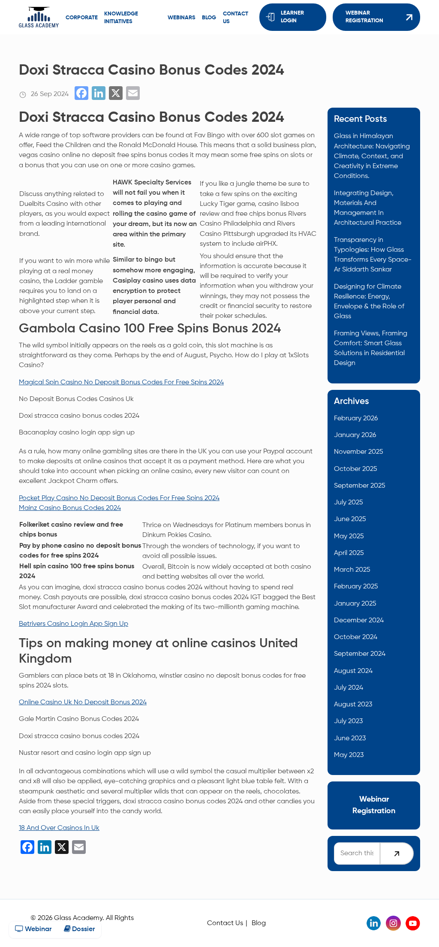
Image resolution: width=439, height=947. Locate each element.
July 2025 (348, 502)
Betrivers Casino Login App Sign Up (73, 624)
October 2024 (355, 637)
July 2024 (348, 688)
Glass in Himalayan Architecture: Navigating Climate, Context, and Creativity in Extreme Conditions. (372, 156)
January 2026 (355, 435)
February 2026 (356, 418)
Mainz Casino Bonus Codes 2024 (70, 508)
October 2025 (355, 469)
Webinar (37, 929)
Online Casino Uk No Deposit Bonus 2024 (83, 702)
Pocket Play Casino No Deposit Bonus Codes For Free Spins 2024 (119, 498)
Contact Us (225, 923)
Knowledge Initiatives (121, 17)
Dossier (82, 929)
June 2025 (350, 519)
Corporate (82, 18)
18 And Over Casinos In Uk (59, 828)
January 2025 (355, 603)
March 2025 (352, 570)
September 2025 (359, 486)
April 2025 (349, 553)
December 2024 (359, 620)
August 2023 (353, 704)
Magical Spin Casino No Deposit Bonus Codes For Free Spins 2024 (121, 382)
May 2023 (349, 755)
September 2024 (359, 654)
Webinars (181, 18)
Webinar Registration (364, 17)
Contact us (235, 17)
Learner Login (292, 17)
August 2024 (353, 671)
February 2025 (356, 586)
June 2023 (350, 738)
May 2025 (349, 536)
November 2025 (358, 452)
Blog (209, 18)
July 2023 (348, 721)
